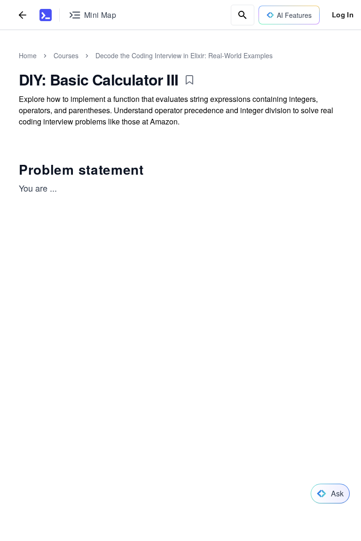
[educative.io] (45, 15)
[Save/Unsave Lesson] (189, 79)
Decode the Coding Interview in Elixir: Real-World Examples (184, 55)
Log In (342, 14)
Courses (66, 55)
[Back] (22, 15)
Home (28, 55)
